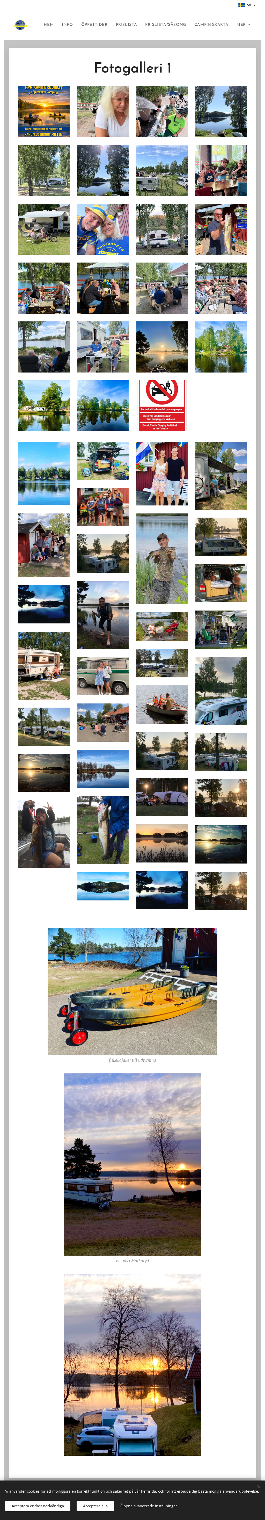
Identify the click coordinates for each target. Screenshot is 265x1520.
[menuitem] (50, 25)
